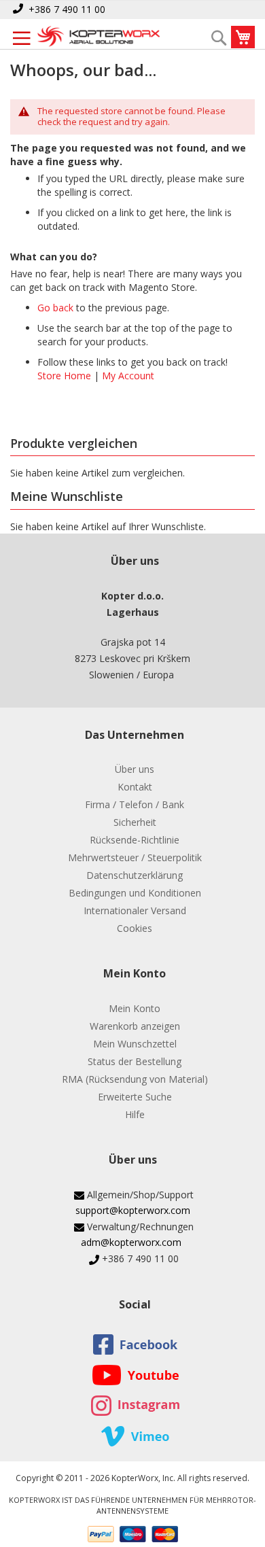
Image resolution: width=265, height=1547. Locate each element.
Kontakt (135, 786)
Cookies (134, 928)
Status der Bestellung (134, 1061)
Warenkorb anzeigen (135, 1026)
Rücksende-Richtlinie (134, 839)
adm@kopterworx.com (131, 1242)
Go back (55, 307)
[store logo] (98, 37)
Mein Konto (134, 1008)
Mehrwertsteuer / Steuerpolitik (135, 857)
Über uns (134, 769)
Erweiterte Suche (135, 1096)
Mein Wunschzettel (135, 1043)
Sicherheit (134, 822)
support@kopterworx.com (132, 1210)
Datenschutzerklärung (134, 875)
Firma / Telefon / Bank (134, 804)
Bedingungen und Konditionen (135, 892)
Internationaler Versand (135, 910)
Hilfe (135, 1114)
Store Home (64, 375)
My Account (128, 375)
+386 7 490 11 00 (67, 9)
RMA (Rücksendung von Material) (135, 1079)
